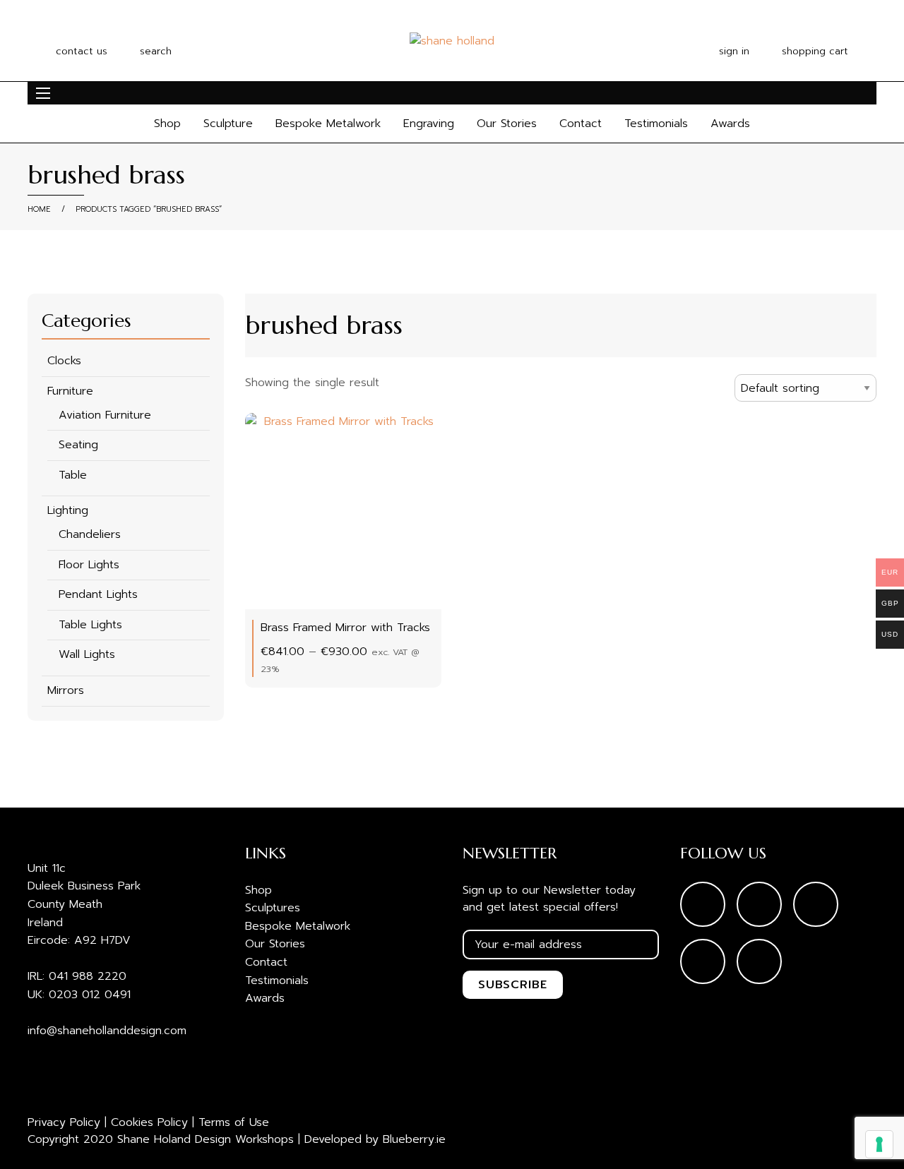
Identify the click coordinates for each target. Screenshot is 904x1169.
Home (39, 209)
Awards (730, 123)
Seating (78, 444)
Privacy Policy (64, 1122)
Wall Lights (87, 654)
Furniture (70, 391)
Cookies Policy (149, 1122)
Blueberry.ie (414, 1139)
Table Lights (90, 624)
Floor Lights (89, 564)
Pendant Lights (98, 594)
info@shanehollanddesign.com (107, 1030)
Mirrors (65, 690)
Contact (580, 123)
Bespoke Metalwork (328, 123)
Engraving (428, 123)
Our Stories (507, 123)
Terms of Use (233, 1122)
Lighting (67, 510)
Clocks (64, 360)
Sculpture (228, 123)
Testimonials (656, 123)
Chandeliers (90, 534)
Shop (167, 123)
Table (73, 475)
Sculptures (272, 907)
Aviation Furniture (105, 415)
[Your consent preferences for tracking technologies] (879, 1144)
